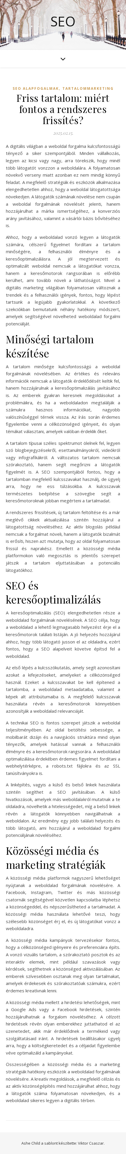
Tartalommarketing (88, 88)
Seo (63, 21)
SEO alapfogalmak (36, 88)
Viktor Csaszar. (91, 1143)
